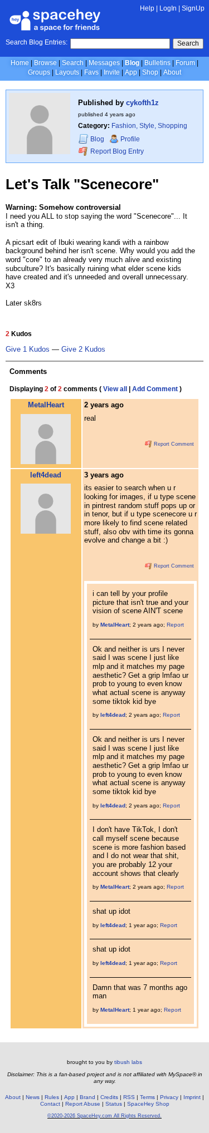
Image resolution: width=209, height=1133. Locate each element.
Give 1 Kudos (28, 349)
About (172, 72)
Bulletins (157, 63)
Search (188, 43)
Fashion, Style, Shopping (149, 126)
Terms (147, 1097)
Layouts (67, 72)
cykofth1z (142, 102)
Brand (87, 1097)
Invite (112, 72)
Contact (50, 1104)
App (131, 72)
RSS (129, 1097)
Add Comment (155, 389)
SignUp (193, 8)
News (33, 1097)
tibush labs (128, 1062)
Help (147, 8)
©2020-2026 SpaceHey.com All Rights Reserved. (104, 1116)
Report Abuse (82, 1104)
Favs (91, 72)
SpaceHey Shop (148, 1104)
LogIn (168, 8)
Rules (52, 1097)
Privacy (169, 1097)
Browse (45, 63)
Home (20, 63)
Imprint (192, 1097)
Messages (104, 63)
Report (175, 625)
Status (113, 1104)
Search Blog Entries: (36, 42)
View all (115, 389)
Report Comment (173, 444)
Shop (150, 72)
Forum (185, 63)
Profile (130, 139)
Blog (132, 63)
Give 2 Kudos (83, 349)
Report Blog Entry (116, 151)
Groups (39, 72)
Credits (109, 1097)
